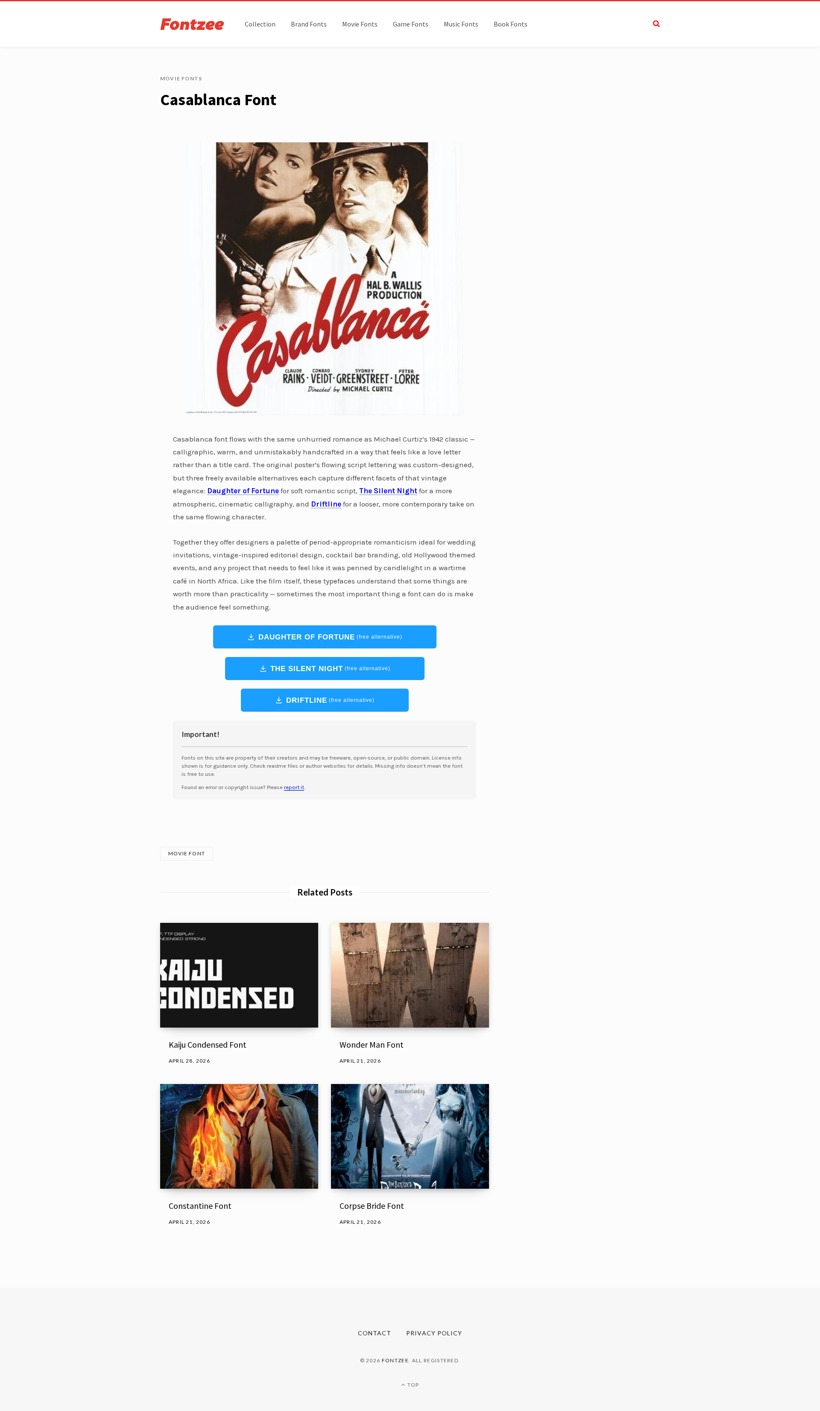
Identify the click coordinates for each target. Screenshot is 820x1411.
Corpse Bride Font (372, 1205)
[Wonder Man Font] (410, 975)
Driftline (330, 700)
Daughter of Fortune (330, 637)
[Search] (656, 24)
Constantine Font (200, 1205)
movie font (186, 853)
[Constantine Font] (239, 1136)
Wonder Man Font (372, 1044)
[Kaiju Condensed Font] (239, 975)
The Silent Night (330, 669)
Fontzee (395, 1360)
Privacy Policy (434, 1333)
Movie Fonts (181, 78)
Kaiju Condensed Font (207, 1044)
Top (412, 1385)
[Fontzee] (192, 24)
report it (294, 787)
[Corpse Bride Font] (410, 1136)
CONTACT (374, 1333)
